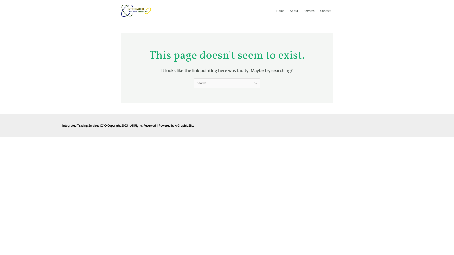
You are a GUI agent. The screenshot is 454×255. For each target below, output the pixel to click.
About (294, 11)
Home (280, 11)
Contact (325, 11)
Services (309, 11)
